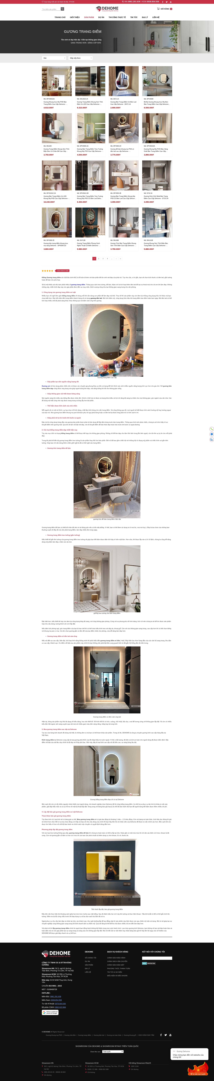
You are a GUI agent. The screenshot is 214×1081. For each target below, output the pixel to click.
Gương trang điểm (84, 1035)
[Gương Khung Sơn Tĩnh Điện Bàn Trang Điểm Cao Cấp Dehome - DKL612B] (157, 222)
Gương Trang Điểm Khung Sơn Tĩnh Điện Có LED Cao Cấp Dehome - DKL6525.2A (90, 104)
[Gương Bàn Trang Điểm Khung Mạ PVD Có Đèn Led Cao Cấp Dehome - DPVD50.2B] (124, 175)
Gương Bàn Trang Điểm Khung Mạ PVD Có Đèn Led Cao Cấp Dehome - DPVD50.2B (123, 198)
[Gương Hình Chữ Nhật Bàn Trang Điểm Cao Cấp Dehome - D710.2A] (157, 175)
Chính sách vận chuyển (117, 961)
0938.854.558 (153, 2)
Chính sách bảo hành (116, 958)
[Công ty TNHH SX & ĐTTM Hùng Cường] (58, 953)
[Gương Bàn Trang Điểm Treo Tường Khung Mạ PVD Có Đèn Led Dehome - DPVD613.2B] (90, 175)
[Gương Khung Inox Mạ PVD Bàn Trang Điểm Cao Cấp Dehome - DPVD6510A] (57, 81)
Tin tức (134, 17)
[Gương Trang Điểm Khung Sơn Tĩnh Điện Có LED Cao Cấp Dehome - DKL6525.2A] (90, 81)
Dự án (101, 17)
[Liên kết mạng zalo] (212, 439)
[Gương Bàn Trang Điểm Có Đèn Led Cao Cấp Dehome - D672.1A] (124, 81)
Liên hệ (155, 17)
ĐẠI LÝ (145, 17)
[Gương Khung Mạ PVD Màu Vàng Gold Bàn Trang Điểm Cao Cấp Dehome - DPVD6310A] (157, 128)
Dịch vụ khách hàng (117, 952)
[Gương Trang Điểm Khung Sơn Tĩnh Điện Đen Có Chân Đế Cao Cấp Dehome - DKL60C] (57, 128)
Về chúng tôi (90, 958)
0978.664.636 (60, 1004)
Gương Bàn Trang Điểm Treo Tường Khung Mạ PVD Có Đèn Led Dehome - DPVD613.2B (90, 198)
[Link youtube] (170, 1)
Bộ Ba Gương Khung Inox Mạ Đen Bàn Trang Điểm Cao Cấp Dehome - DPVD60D (157, 104)
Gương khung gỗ (130, 1035)
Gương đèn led (99, 1035)
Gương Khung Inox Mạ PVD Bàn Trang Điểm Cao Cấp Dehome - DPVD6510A (55, 104)
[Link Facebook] (162, 1)
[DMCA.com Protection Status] (157, 963)
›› (120, 258)
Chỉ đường (47, 1075)
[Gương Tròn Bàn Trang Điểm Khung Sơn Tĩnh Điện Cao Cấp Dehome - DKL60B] (124, 222)
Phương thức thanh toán (118, 968)
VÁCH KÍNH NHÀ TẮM (146, 1035)
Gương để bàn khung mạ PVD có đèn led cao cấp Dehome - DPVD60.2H (122, 151)
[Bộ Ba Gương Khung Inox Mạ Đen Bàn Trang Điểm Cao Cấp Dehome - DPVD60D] (157, 81)
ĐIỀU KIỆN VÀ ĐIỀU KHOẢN (117, 976)
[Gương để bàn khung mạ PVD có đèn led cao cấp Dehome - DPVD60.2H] (124, 128)
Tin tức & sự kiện (114, 972)
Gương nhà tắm (70, 1035)
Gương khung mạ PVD (54, 1035)
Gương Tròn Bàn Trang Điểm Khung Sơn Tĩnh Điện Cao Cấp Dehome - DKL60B (123, 245)
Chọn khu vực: (95, 1052)
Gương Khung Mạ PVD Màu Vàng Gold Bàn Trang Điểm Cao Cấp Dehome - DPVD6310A (156, 151)
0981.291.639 (134, 2)
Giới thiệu (75, 17)
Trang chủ (60, 17)
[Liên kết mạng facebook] (212, 434)
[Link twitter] (166, 1)
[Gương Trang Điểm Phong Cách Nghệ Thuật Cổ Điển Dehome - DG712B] (90, 222)
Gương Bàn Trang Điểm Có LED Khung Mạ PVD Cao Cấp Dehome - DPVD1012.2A (56, 198)
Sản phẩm (89, 965)
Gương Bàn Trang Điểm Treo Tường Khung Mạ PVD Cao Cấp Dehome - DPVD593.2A (90, 151)
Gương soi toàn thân (114, 1035)
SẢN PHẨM (89, 17)
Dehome (89, 952)
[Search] (62, 9)
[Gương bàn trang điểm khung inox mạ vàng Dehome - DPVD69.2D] (57, 222)
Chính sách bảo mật (115, 965)
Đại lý (87, 968)
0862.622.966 (60, 1007)
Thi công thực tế (117, 17)
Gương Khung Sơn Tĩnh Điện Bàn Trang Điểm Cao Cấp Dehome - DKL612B (156, 245)
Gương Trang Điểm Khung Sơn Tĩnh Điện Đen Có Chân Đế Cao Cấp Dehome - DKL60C (56, 151)
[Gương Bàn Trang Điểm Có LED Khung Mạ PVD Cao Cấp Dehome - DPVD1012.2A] (57, 175)
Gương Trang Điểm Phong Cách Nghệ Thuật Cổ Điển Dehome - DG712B (88, 245)
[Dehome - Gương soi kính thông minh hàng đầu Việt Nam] (107, 9)
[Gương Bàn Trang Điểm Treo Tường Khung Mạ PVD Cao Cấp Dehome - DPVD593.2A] (90, 128)
